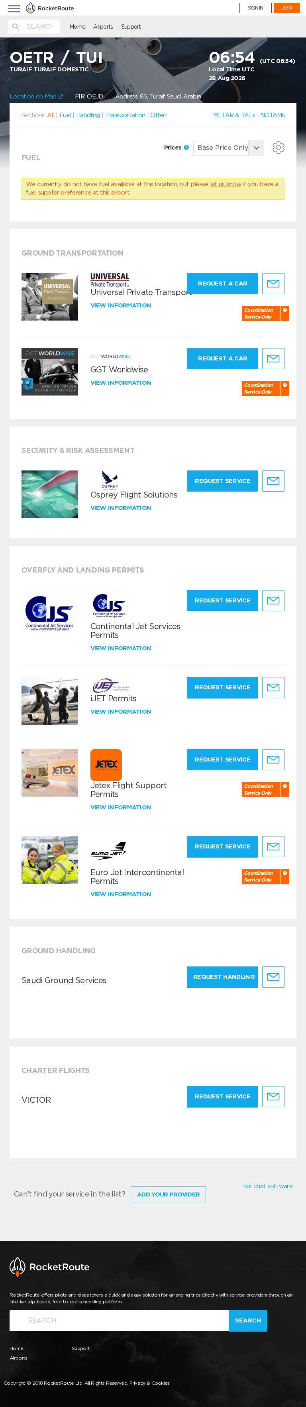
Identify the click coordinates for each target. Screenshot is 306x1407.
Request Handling (224, 976)
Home (77, 27)
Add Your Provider (168, 1194)
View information (121, 305)
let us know (225, 184)
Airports (103, 27)
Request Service (222, 480)
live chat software (267, 1186)
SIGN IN (255, 8)
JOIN (287, 8)
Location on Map (34, 96)
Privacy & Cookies (149, 1383)
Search (248, 1320)
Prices (173, 147)
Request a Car (222, 283)
